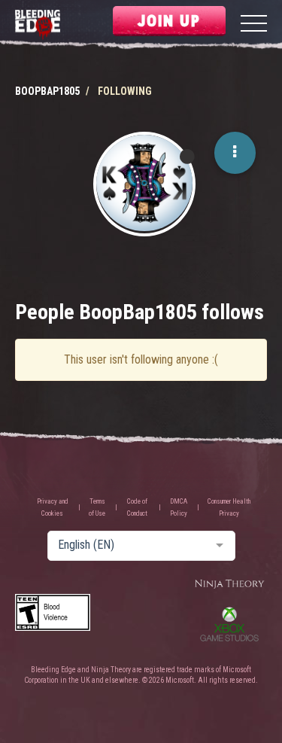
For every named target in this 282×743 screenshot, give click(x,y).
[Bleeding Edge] (37, 25)
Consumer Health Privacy (229, 507)
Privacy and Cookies (52, 507)
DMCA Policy (178, 507)
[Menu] (254, 25)
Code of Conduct (137, 507)
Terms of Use (97, 507)
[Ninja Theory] (229, 584)
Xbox (229, 624)
